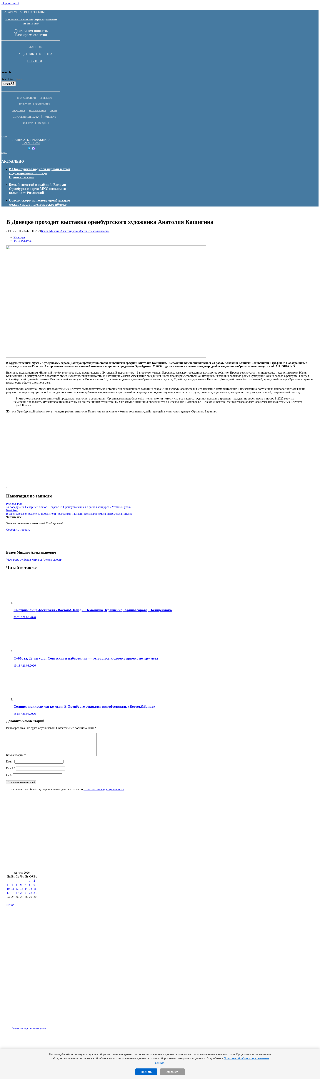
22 (30, 892)
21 (26, 892)
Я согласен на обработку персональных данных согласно (67, 789)
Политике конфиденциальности (104, 789)
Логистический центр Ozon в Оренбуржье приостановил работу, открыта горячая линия (77, 832)
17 (8, 892)
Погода (42, 123)
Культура (28, 123)
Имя (10, 761)
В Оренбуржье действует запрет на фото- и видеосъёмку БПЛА (179, 843)
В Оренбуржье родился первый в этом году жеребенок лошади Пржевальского (39, 173)
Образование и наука (26, 117)
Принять (146, 1071)
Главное (35, 47)
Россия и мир (37, 110)
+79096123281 (31, 143)
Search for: (7, 79)
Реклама (44, 1026)
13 (21, 888)
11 (12, 888)
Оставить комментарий (94, 231)
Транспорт (49, 117)
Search (7, 84)
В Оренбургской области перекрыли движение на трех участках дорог (201, 865)
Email (10, 768)
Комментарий (16, 755)
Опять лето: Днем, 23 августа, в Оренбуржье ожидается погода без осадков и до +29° (193, 854)
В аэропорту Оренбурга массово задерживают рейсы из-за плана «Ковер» (65, 854)
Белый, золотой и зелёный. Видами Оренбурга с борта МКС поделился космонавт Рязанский (37, 189)
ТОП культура (22, 240)
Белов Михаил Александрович (60, 231)
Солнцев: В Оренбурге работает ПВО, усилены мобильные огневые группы (67, 843)
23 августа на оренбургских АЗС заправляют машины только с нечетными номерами (75, 865)
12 (17, 888)
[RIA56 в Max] (33, 148)
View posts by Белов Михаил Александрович (34, 559)
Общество (46, 98)
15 (30, 888)
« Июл (10, 904)
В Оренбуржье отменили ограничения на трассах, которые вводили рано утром (70, 821)
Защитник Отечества (34, 54)
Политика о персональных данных (30, 1028)
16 (35, 888)
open (4, 152)
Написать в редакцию (30, 139)
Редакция (26, 1026)
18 (12, 892)
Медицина (18, 110)
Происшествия (26, 98)
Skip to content (10, 3)
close (4, 136)
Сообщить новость (18, 529)
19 (17, 892)
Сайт (9, 775)
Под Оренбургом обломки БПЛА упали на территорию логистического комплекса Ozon (220, 832)
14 (26, 888)
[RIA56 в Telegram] (29, 148)
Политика (25, 104)
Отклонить (172, 1071)
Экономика (42, 104)
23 (35, 892)
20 (21, 892)
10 (8, 888)
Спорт (53, 110)
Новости (34, 61)
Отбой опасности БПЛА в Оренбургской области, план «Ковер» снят (190, 821)
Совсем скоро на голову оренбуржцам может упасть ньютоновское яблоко (39, 202)
